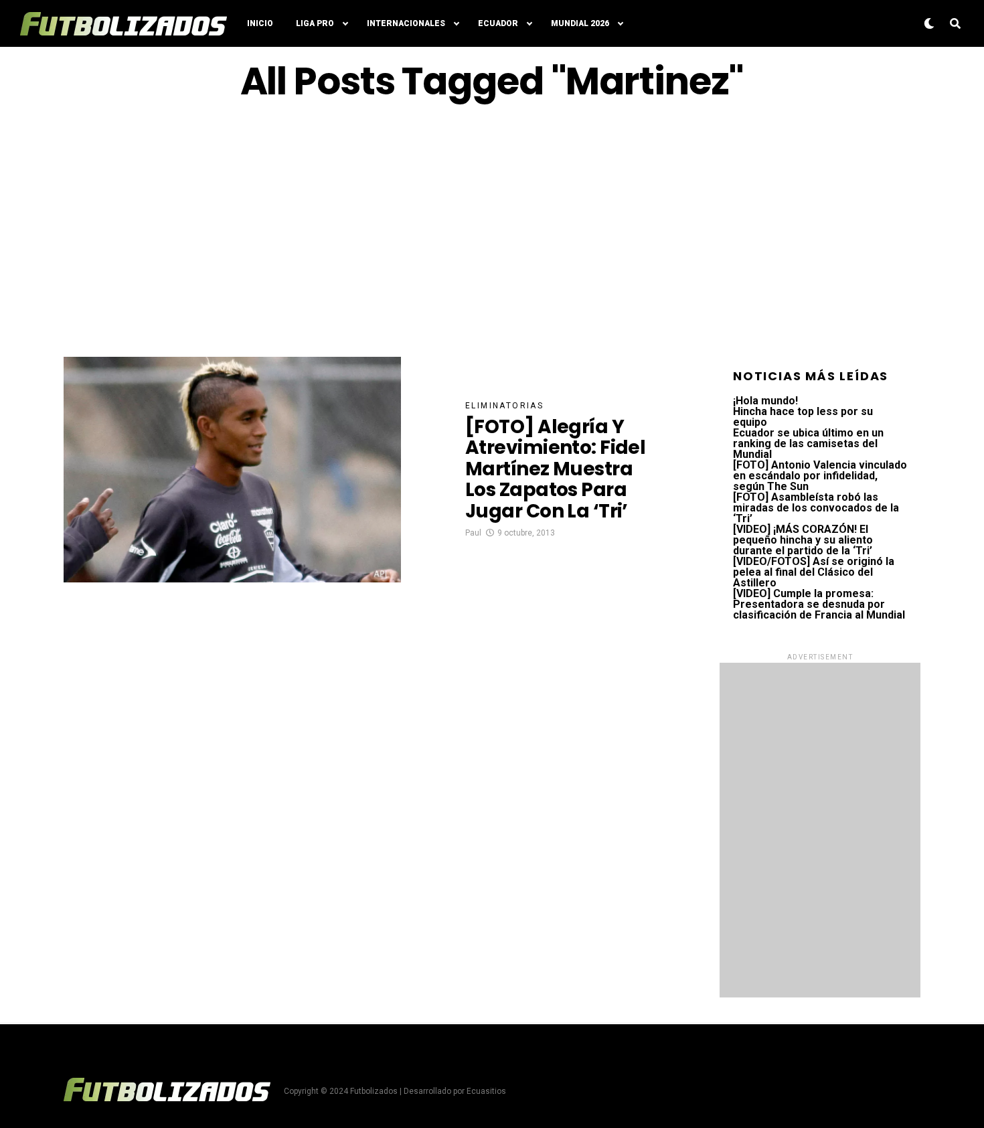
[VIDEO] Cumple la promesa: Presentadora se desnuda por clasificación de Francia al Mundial (819, 604)
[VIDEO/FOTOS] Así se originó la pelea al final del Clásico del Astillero (813, 572)
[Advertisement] (492, 229)
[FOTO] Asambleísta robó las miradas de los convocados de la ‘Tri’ (816, 508)
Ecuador (498, 23)
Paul (473, 533)
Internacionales (406, 23)
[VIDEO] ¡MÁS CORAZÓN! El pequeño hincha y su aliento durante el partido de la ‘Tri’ (803, 540)
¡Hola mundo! (765, 400)
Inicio (260, 23)
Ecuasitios (486, 1091)
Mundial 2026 (580, 23)
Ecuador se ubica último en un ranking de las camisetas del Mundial (808, 443)
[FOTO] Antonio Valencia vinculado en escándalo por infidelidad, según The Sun (820, 476)
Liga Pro (315, 23)
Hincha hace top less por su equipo (803, 416)
